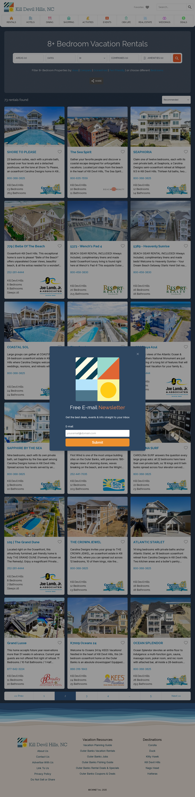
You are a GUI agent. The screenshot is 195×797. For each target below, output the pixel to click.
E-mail (69, 426)
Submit (97, 442)
